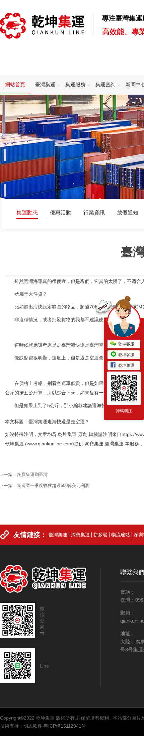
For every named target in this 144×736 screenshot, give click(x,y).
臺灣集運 (45, 84)
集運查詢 (105, 84)
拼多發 (100, 534)
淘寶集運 (94, 443)
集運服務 (75, 84)
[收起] (124, 321)
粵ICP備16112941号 (65, 726)
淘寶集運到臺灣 (32, 474)
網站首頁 (15, 84)
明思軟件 (32, 726)
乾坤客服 (126, 344)
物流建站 (120, 534)
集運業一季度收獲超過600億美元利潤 (53, 485)
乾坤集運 (126, 365)
